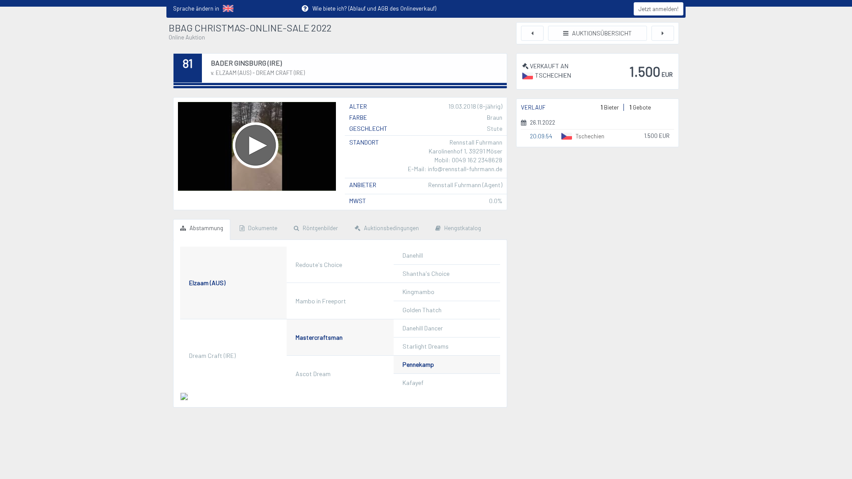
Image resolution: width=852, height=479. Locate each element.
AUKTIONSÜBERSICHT (601, 33)
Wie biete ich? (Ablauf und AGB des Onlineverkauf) (369, 8)
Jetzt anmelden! (658, 8)
